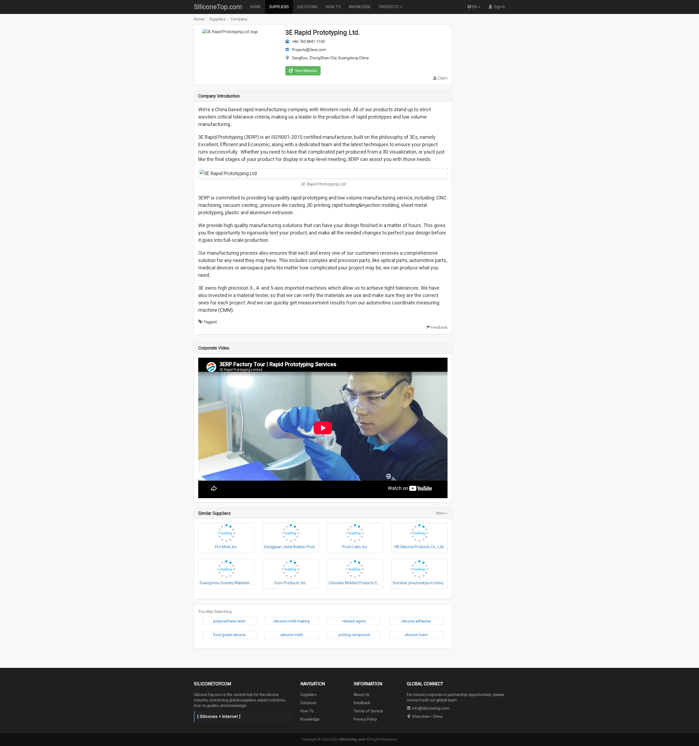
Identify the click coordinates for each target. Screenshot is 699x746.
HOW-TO (333, 7)
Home (199, 19)
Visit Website (305, 71)
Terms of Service (368, 711)
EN (474, 7)
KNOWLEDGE (360, 7)
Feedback (439, 327)
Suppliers (217, 19)
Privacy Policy (365, 719)
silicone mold (291, 635)
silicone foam (416, 635)
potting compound (354, 635)
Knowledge (309, 719)
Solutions (308, 703)
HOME (255, 7)
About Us (361, 694)
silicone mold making (292, 621)
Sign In (499, 7)
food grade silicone (229, 635)
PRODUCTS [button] (389, 7)
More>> (442, 513)
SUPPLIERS (279, 7)
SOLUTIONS (307, 7)
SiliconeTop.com (218, 7)
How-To (307, 711)
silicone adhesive (416, 621)
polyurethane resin (229, 621)
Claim (443, 78)
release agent (354, 621)
